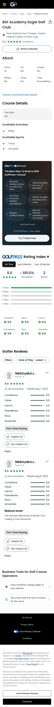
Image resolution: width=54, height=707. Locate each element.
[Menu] (4, 4)
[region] (27, 676)
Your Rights (32, 664)
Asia (22, 14)
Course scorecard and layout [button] (19, 94)
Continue (27, 701)
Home (4, 14)
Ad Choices (27, 617)
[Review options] (47, 372)
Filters (8, 360)
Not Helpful (19, 444)
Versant (28, 653)
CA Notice (27, 638)
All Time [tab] (9, 264)
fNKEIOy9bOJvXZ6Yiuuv (32, 373)
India (29, 14)
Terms (18, 655)
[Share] (50, 22)
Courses (13, 14)
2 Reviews (28, 41)
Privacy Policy (27, 624)
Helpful (17, 436)
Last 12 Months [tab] (42, 264)
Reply (8, 451)
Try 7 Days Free (27, 238)
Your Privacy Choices (29, 631)
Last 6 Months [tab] (24, 264)
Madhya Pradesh (41, 14)
